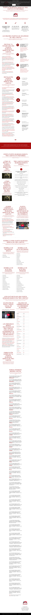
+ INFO (17, 4)
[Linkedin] (27, 614)
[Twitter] (24, 614)
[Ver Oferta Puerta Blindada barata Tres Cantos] (21, 169)
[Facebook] (23, 614)
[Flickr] (26, 614)
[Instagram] (28, 614)
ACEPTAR (14, 4)
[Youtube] (22, 614)
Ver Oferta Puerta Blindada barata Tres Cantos (21, 172)
